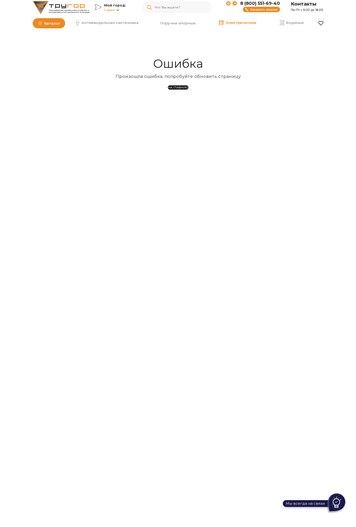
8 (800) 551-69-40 (260, 3)
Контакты (304, 4)
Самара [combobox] (109, 10)
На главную (178, 87)
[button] (117, 10)
